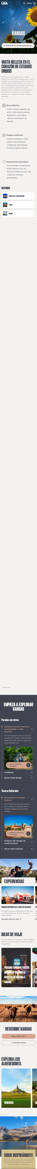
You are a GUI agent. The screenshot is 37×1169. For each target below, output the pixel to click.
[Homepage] (4, 4)
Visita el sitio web (17, 1036)
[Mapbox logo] (6, 688)
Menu (29, 3)
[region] (18, 455)
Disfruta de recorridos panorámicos (19, 46)
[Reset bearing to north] (33, 229)
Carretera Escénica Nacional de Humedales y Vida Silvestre (17, 729)
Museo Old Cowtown (13, 849)
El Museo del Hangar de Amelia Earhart (14, 842)
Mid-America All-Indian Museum (14, 798)
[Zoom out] (33, 226)
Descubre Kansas (20, 1043)
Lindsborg (8, 772)
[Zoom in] (33, 223)
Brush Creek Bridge (13, 778)
